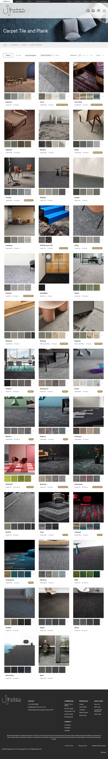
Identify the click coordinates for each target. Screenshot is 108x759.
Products (24, 45)
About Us (69, 1)
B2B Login (94, 1)
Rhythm (43, 198)
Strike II (8, 389)
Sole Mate (44, 293)
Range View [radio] (73, 55)
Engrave (77, 341)
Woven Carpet (68, 708)
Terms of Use (69, 745)
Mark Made (64, 343)
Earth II (8, 532)
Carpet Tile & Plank (47, 55)
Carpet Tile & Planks (68, 704)
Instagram (67, 727)
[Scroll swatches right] (33, 96)
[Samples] (93, 10)
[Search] (88, 10)
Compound (10, 580)
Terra (42, 102)
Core (42, 532)
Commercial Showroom (98, 710)
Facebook (67, 725)
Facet (76, 389)
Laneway (9, 245)
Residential (19, 1)
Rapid (42, 628)
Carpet (81, 704)
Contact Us (86, 1)
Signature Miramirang (43, 1)
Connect (77, 532)
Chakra (8, 628)
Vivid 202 (9, 484)
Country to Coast (62, 105)
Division (9, 293)
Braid (76, 150)
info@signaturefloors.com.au (37, 707)
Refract (8, 436)
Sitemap (103, 752)
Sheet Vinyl (82, 715)
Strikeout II (44, 389)
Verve (76, 628)
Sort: (91, 55)
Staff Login (97, 714)
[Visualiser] (99, 11)
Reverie (43, 150)
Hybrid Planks (83, 712)
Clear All (57, 55)
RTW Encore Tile (46, 245)
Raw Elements (63, 487)
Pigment (9, 150)
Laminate (82, 710)
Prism (100, 391)
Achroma (78, 436)
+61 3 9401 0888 (33, 704)
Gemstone (78, 484)
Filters (8, 55)
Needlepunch (68, 717)
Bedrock (43, 484)
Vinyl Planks (83, 707)
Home (5, 45)
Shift (76, 580)
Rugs (29, 1)
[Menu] (104, 10)
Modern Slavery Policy (99, 745)
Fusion (65, 535)
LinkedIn (67, 730)
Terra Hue (78, 102)
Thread (8, 198)
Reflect (43, 436)
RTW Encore (63, 248)
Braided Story (98, 152)
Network (9, 341)
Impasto (9, 102)
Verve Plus (10, 675)
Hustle (77, 198)
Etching (43, 341)
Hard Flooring (68, 714)
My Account (103, 1)
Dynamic (43, 580)
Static (76, 293)
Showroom (77, 1)
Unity (76, 245)
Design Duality (97, 248)
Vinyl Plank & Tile (69, 711)
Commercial (6, 1)
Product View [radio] (85, 55)
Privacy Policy (82, 745)
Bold (41, 675)
